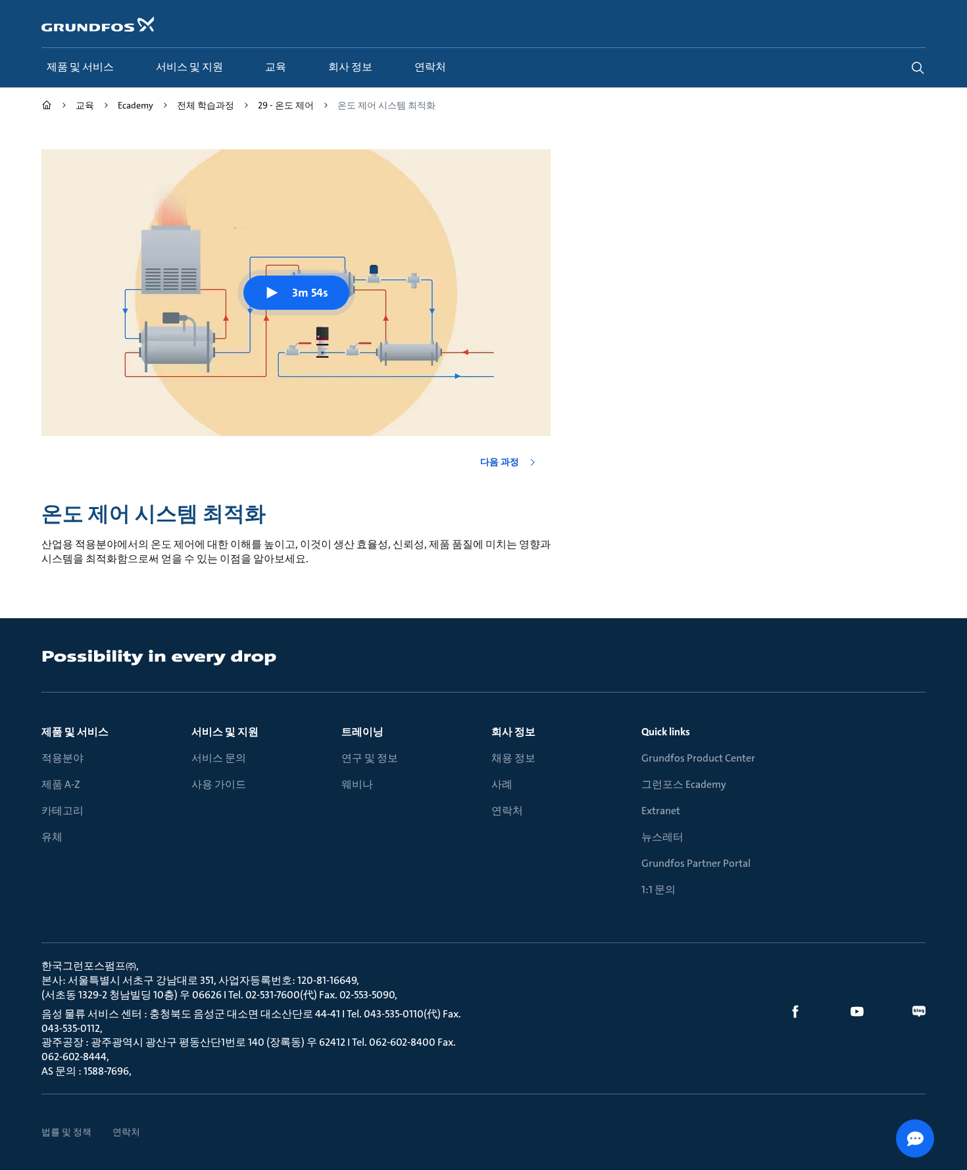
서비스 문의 (218, 758)
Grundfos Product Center (698, 758)
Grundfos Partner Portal (696, 863)
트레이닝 (362, 732)
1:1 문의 (658, 889)
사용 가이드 (218, 784)
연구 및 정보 (369, 758)
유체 (51, 837)
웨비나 (357, 784)
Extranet (660, 810)
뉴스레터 (662, 837)
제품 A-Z (60, 784)
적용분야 (62, 758)
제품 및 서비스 (75, 732)
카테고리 (62, 810)
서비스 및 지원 (225, 732)
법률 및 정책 (66, 1132)
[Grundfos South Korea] (46, 107)
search (918, 67)
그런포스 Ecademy (683, 784)
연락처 (507, 810)
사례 (501, 784)
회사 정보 (513, 732)
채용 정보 (513, 758)
